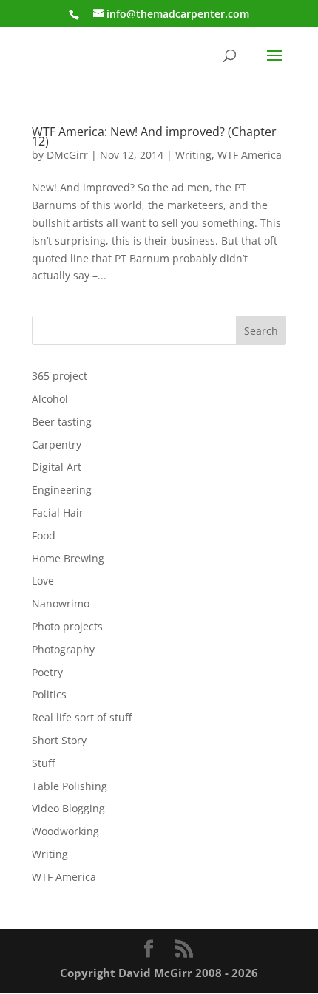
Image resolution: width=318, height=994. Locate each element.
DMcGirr (67, 155)
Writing (193, 155)
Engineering (62, 490)
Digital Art (56, 467)
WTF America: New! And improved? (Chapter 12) (154, 136)
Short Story (59, 740)
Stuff (43, 763)
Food (43, 535)
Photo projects (67, 626)
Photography (63, 649)
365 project (59, 376)
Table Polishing (69, 786)
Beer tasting (62, 422)
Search (261, 331)
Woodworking (65, 831)
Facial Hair (58, 512)
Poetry (47, 672)
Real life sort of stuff (82, 717)
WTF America (249, 155)
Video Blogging (68, 808)
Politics (49, 694)
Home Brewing (68, 558)
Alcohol (50, 399)
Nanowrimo (60, 603)
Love (43, 580)
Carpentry (56, 445)
